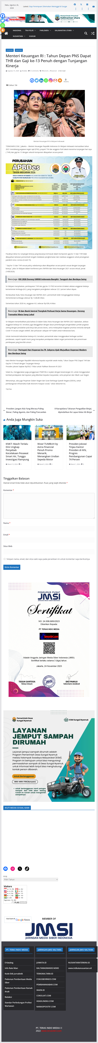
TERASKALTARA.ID (44, 973)
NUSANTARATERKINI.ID (79, 962)
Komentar (8, 490)
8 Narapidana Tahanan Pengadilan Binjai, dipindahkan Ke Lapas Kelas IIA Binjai (73, 410)
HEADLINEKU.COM (45, 1001)
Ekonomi (10, 50)
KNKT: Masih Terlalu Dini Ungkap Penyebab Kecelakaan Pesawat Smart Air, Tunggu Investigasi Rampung (17, 451)
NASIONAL (17, 30)
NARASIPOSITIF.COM (46, 1006)
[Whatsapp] (46, 78)
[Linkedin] (41, 78)
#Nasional (53, 71)
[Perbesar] (91, 580)
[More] (60, 78)
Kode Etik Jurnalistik (14, 973)
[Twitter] (37, 78)
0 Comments (34, 71)
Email (6, 534)
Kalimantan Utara (63, 30)
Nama (6, 523)
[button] (34, 30)
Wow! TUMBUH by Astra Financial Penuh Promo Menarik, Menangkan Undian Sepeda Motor (48, 451)
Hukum (32, 36)
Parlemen (44, 30)
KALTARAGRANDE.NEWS (47, 968)
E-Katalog (9, 962)
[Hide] (1, 35)
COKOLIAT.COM (43, 995)
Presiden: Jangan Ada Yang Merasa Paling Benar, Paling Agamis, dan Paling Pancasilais (26, 410)
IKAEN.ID (40, 990)
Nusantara (18, 36)
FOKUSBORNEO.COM (46, 979)
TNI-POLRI (29, 30)
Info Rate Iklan (11, 968)
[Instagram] (51, 78)
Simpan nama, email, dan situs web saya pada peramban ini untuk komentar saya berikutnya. (48, 559)
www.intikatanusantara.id (80, 968)
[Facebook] (32, 78)
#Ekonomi (45, 71)
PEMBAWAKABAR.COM (47, 984)
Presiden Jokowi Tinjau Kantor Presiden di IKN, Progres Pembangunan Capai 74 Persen (80, 451)
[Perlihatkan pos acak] (93, 33)
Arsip (5, 876)
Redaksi (24, 71)
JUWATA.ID (41, 962)
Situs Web (7, 546)
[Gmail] (55, 78)
